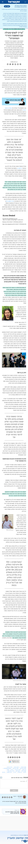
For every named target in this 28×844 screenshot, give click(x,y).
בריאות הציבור (16, 767)
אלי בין (14, 772)
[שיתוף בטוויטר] (15, 64)
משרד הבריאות (15, 768)
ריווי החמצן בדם (10, 201)
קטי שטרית (20, 772)
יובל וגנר (3, 772)
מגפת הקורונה (23, 767)
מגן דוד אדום (9, 767)
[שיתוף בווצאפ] (10, 64)
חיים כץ (24, 772)
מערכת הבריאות (23, 768)
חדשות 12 (19, 168)
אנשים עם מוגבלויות (7, 768)
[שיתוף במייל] (18, 64)
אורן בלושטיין (9, 772)
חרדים (12, 769)
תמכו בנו (7, 6)
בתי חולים (24, 769)
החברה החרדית (18, 769)
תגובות (14, 796)
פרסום (14, 790)
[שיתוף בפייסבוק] (12, 64)
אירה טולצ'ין (12, 62)
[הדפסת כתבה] (7, 64)
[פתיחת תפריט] (2, 2)
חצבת (8, 769)
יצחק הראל (20, 796)
